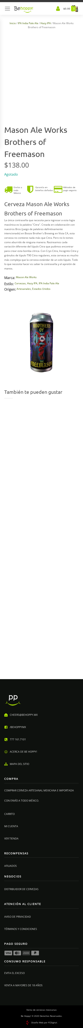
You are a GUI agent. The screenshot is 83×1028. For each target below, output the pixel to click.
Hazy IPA (45, 23)
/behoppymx (18, 727)
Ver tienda (11, 838)
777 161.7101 (18, 739)
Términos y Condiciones (20, 929)
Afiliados (10, 866)
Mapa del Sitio (19, 764)
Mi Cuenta (11, 826)
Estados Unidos (41, 289)
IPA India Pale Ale (28, 23)
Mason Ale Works (26, 277)
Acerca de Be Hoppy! (23, 751)
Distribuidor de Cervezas (21, 889)
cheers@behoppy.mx (24, 715)
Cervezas (20, 283)
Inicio (13, 23)
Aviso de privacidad (17, 916)
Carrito (9, 814)
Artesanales (24, 289)
